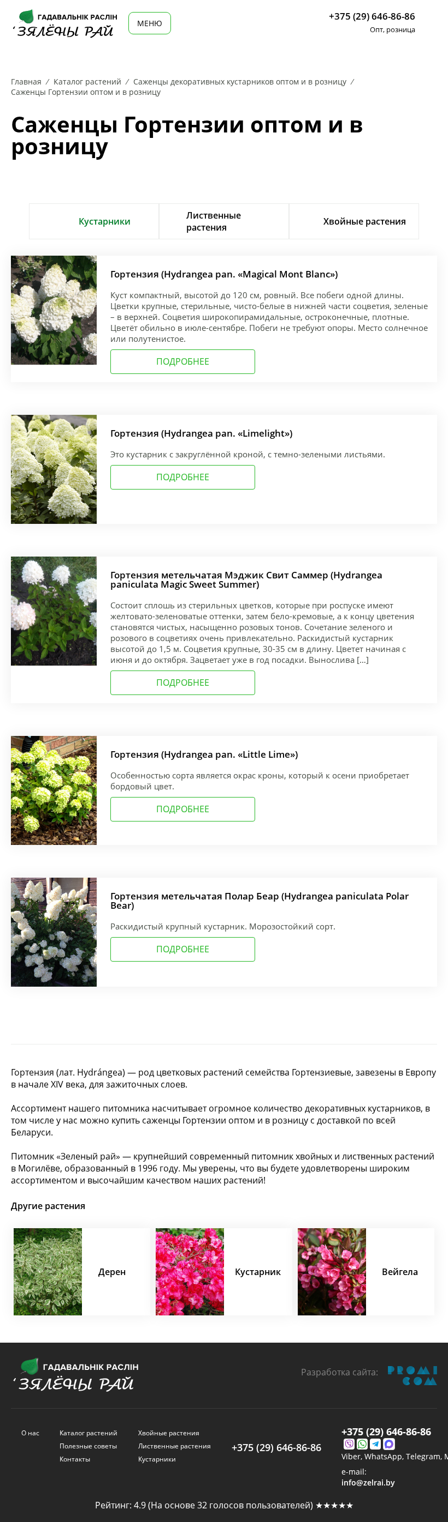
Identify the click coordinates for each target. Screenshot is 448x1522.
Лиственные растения (174, 1446)
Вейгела (400, 1272)
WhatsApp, (385, 1456)
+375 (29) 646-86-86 (372, 16)
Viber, (352, 1456)
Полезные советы (88, 1446)
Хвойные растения (168, 1433)
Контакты (75, 1459)
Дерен (112, 1272)
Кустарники (157, 1459)
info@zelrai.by (368, 1482)
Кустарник (258, 1272)
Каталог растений (88, 1433)
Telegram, (425, 1456)
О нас (30, 1433)
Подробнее (182, 361)
